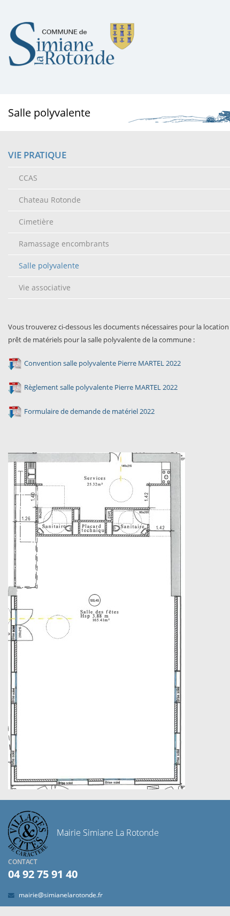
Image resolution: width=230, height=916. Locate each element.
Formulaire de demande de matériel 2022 (89, 411)
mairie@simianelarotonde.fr (61, 894)
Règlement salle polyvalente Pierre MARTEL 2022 (101, 387)
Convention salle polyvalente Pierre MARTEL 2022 (102, 363)
